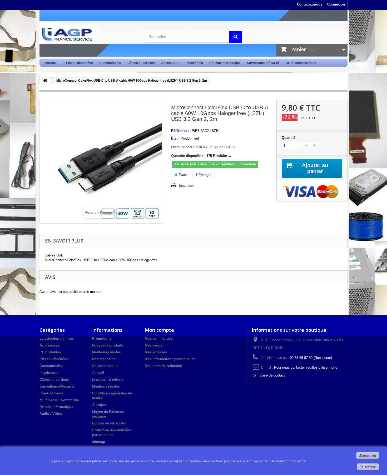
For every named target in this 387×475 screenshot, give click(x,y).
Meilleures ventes (106, 352)
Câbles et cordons (141, 63)
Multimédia (195, 63)
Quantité (288, 138)
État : (175, 138)
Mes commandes (158, 338)
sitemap (98, 442)
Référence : (180, 131)
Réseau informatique (225, 63)
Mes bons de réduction (163, 366)
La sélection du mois (300, 63)
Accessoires (170, 63)
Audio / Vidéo (50, 414)
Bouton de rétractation (110, 423)
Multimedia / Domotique (59, 400)
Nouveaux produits (107, 345)
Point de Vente (51, 393)
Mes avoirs (153, 345)
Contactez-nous (309, 4)
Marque (48, 63)
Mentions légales (106, 386)
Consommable (110, 63)
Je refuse (368, 467)
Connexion (336, 4)
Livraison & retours (107, 380)
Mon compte (159, 330)
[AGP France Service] (88, 34)
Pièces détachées (79, 63)
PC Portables (50, 352)
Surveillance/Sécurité (263, 63)
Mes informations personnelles (170, 359)
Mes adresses (156, 352)
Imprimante (48, 373)
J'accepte (367, 455)
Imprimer (186, 185)
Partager (204, 175)
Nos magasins (103, 359)
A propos (99, 405)
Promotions (101, 338)
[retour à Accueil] (45, 80)
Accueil (98, 373)
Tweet (183, 175)
